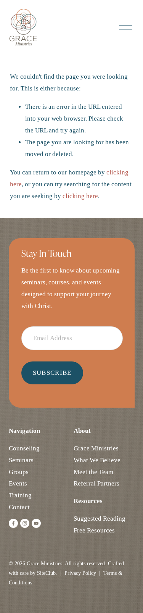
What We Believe (97, 460)
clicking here (80, 196)
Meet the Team (93, 472)
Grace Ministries (96, 448)
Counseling (24, 448)
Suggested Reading (99, 518)
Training (20, 495)
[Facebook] (13, 523)
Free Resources (94, 530)
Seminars (21, 460)
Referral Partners (96, 483)
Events (18, 483)
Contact (19, 507)
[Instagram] (24, 523)
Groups (19, 472)
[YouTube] (36, 523)
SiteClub (46, 573)
